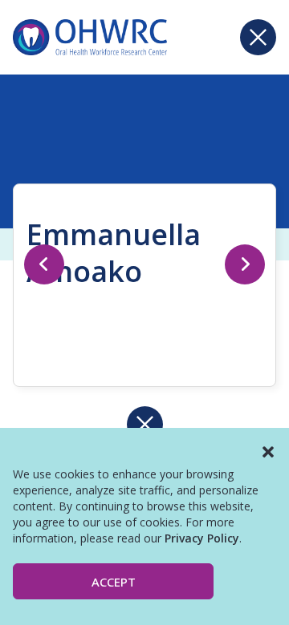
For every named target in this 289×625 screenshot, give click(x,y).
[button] (268, 452)
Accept (114, 582)
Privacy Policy (202, 538)
